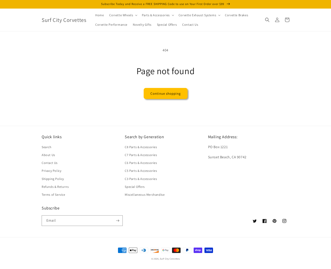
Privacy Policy (51, 171)
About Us (48, 155)
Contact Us (50, 163)
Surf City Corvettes (170, 258)
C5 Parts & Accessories (141, 171)
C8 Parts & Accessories (141, 147)
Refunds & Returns (55, 187)
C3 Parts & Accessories (141, 179)
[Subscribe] (117, 220)
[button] (123, 15)
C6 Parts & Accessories (141, 163)
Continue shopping (165, 93)
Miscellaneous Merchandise (145, 195)
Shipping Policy (53, 179)
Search (47, 147)
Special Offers (135, 187)
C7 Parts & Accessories (141, 155)
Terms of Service (53, 195)
